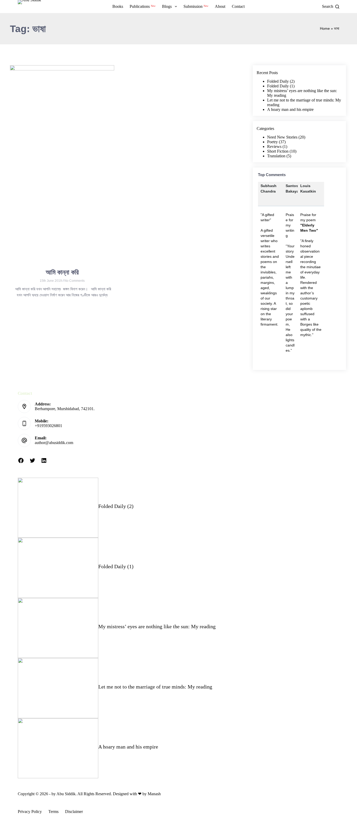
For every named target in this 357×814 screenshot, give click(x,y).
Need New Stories (282, 137)
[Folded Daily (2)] (58, 508)
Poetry (272, 142)
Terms (53, 811)
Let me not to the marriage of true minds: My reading (155, 687)
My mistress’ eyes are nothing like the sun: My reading (157, 626)
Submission (195, 6)
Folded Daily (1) (281, 86)
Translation (276, 156)
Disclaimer (74, 811)
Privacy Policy (30, 811)
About (220, 6)
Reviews (274, 146)
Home (325, 29)
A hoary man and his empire (290, 109)
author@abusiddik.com (54, 442)
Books (117, 6)
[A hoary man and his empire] (58, 748)
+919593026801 (48, 425)
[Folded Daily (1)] (58, 568)
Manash (154, 794)
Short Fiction (278, 151)
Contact (238, 6)
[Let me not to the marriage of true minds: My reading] (58, 688)
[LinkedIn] (44, 462)
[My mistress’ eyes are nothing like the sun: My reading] (58, 628)
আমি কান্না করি (62, 272)
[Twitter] (32, 462)
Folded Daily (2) (281, 81)
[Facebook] (21, 462)
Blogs (167, 6)
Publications (143, 6)
